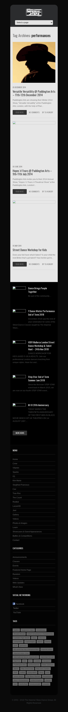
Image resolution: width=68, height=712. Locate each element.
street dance (18, 676)
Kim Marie (17, 481)
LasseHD (17, 506)
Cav (14, 489)
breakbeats (41, 630)
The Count (17, 498)
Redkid (16, 502)
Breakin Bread (19, 634)
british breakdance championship (40, 634)
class (34, 638)
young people (35, 684)
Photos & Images (20, 523)
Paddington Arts (20, 665)
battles (16, 630)
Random (16, 574)
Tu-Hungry (48, 112)
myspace (46, 661)
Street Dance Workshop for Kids (30, 250)
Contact (16, 540)
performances (34, 665)
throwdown (47, 676)
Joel (14, 510)
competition (18, 641)
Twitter (16, 608)
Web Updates (18, 583)
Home (15, 459)
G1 (14, 476)
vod (15, 684)
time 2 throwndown (21, 680)
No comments (34, 112)
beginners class (28, 630)
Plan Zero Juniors (43, 669)
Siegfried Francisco (21, 485)
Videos (16, 519)
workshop (23, 684)
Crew (15, 463)
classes (42, 638)
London (37, 661)
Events (16, 566)
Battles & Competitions (22, 536)
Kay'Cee (17, 661)
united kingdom (37, 680)
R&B (15, 672)
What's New (18, 587)
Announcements (20, 557)
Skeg (41, 672)
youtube (46, 684)
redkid (22, 672)
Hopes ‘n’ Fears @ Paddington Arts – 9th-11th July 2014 (32, 172)
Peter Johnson (47, 665)
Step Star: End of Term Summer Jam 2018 (38, 378)
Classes (16, 561)
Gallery (16, 515)
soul (47, 672)
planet (16, 669)
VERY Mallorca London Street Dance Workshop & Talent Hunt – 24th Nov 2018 (41, 345)
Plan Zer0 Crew (27, 669)
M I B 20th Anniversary (38, 405)
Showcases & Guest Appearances (27, 532)
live (30, 661)
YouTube (17, 612)
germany (23, 645)
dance (40, 641)
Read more (20, 112)
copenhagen (30, 641)
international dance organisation (26, 657)
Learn (15, 527)
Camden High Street (21, 638)
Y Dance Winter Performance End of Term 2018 (41, 312)
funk (15, 645)
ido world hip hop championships (26, 649)
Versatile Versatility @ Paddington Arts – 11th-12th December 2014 (34, 93)
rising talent (32, 672)
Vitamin (16, 468)
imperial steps (46, 649)
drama (47, 641)
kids (24, 661)
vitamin (48, 680)
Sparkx (16, 472)
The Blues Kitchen (33, 676)
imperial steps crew (21, 653)
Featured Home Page (22, 570)
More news (20, 433)
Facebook (19, 604)
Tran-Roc (17, 493)
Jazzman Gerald (47, 657)
